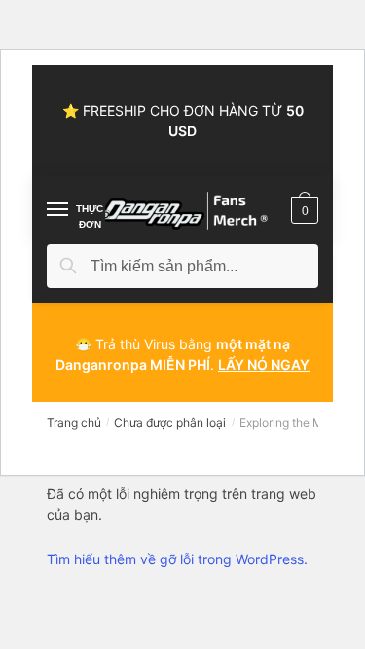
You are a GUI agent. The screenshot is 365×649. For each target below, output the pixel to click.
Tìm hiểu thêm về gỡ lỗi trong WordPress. (177, 559)
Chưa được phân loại (170, 422)
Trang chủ (74, 422)
